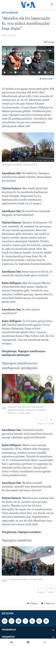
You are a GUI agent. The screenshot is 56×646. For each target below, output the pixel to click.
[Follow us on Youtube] (18, 621)
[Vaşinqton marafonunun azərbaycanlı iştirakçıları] (28, 388)
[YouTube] (28, 642)
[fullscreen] (51, 72)
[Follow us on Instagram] (11, 621)
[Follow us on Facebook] (4, 621)
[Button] (49, 42)
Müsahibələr (10, 13)
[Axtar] (44, 642)
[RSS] (32, 621)
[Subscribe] (46, 621)
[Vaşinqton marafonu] (28, 561)
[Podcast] (39, 621)
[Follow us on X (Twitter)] (25, 621)
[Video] (11, 642)
